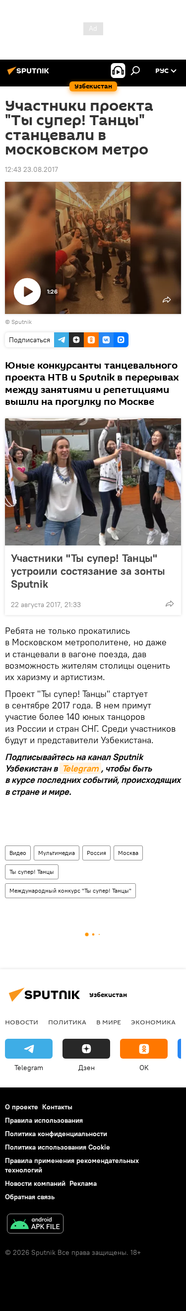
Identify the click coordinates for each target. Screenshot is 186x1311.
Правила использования (44, 1120)
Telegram (80, 768)
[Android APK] (35, 1225)
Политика (67, 1021)
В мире (108, 1021)
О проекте (21, 1106)
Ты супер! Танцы (31, 871)
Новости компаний (35, 1183)
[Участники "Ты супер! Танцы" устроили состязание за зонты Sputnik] (93, 481)
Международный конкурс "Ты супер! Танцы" (70, 890)
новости (21, 1021)
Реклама (83, 1183)
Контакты (57, 1106)
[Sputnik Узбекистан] (30, 74)
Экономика (153, 1021)
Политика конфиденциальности (56, 1133)
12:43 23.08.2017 (31, 169)
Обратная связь (30, 1196)
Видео (17, 852)
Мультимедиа (56, 852)
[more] (170, 604)
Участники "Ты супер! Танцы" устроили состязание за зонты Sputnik (88, 570)
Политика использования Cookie (57, 1147)
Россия (96, 852)
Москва (128, 852)
